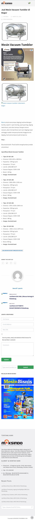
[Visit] (17, 275)
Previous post (13, 294)
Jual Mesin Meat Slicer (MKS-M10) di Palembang (13, 486)
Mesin (3, 122)
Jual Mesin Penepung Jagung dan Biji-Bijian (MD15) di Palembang (15, 490)
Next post (12, 303)
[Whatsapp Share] (15, 263)
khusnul (6, 16)
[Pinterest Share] (11, 263)
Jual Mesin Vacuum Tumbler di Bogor (12, 250)
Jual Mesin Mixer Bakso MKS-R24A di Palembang (14, 498)
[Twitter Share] (7, 263)
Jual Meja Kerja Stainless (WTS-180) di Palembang (14, 494)
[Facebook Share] (2, 263)
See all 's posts (17, 288)
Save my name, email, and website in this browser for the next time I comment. (16, 339)
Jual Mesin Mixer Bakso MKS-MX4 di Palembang (13, 501)
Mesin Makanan (7, 19)
